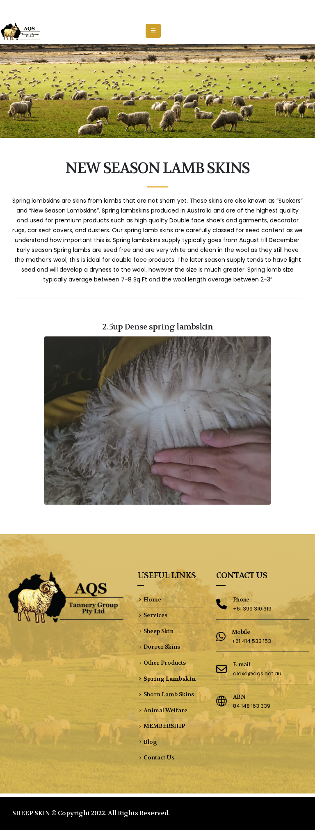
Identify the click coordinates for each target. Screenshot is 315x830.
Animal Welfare (165, 710)
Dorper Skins (162, 646)
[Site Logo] (20, 31)
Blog (150, 741)
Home (152, 599)
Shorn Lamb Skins (169, 694)
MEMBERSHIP (164, 725)
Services (155, 615)
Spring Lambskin (170, 678)
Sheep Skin (158, 631)
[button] (153, 31)
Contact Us (159, 757)
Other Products (165, 662)
